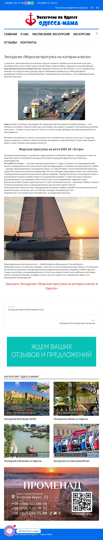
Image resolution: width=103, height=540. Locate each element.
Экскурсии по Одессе (24, 412)
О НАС (24, 34)
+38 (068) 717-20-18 (47, 2)
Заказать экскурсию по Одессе (71, 7)
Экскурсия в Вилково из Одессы (23, 460)
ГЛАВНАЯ (10, 34)
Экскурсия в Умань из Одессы (71, 418)
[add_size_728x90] (51, 352)
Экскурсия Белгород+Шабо (20, 418)
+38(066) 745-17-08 (14, 2)
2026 (8, 412)
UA (91, 7)
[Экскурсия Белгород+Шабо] (26, 399)
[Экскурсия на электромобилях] (76, 441)
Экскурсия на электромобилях (72, 460)
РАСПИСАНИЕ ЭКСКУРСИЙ (51, 34)
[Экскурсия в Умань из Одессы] (76, 399)
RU (97, 7)
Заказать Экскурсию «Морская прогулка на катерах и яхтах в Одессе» (51, 286)
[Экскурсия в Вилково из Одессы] (26, 441)
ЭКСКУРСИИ (81, 34)
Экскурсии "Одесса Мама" (21, 376)
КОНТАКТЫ (28, 42)
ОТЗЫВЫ (10, 42)
